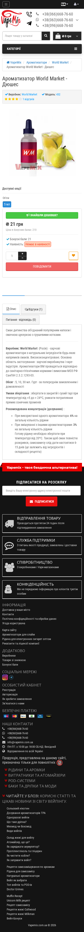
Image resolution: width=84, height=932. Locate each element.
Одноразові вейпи (18, 817)
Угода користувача (13, 623)
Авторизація (9, 694)
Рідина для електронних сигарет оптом (26, 639)
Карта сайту (9, 630)
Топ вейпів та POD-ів (19, 884)
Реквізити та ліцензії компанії (20, 643)
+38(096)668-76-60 (57, 25)
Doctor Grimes (15, 889)
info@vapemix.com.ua (20, 742)
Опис (13, 309)
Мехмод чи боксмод (19, 826)
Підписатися (44, 501)
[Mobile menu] (6, 4)
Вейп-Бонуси (14, 918)
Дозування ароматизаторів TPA (26, 813)
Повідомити (42, 266)
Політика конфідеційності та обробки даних (29, 618)
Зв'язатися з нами (13, 703)
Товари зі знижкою (14, 660)
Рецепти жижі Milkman (20, 914)
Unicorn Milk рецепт (18, 900)
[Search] (46, 36)
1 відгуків (28, 99)
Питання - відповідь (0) (21, 319)
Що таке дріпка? (16, 822)
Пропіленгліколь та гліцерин (24, 851)
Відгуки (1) (35, 309)
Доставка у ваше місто (16, 609)
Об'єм (6, 198)
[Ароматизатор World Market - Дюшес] (42, 142)
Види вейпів (14, 831)
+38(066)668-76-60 (57, 14)
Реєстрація (8, 690)
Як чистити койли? (18, 855)
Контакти (8, 614)
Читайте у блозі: (22, 796)
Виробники (9, 655)
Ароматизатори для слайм (18, 634)
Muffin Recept (14, 896)
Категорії (14, 49)
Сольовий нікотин (18, 808)
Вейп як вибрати (17, 880)
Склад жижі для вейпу (20, 837)
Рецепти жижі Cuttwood (21, 909)
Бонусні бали (10, 664)
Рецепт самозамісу (18, 905)
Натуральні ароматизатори (23, 875)
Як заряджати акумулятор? (23, 846)
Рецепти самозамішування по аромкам (30, 866)
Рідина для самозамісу (20, 871)
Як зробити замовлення (17, 699)
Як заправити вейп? (19, 860)
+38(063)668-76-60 (57, 20)
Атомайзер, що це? (18, 842)
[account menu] (76, 4)
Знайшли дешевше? (44, 215)
